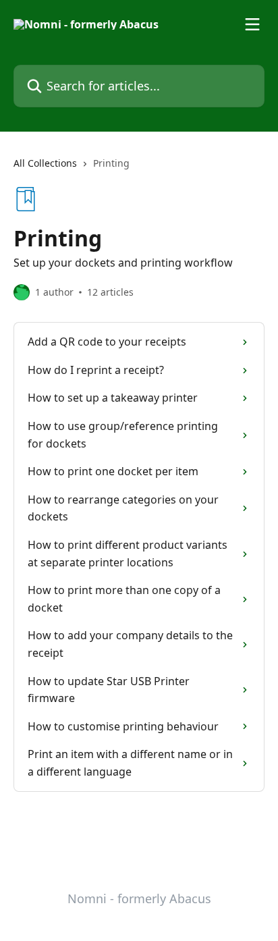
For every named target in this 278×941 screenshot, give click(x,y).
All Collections (45, 163)
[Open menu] (252, 24)
